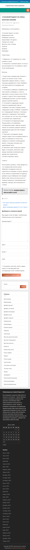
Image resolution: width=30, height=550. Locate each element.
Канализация (7, 324)
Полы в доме (7, 359)
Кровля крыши (8, 327)
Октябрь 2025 (6, 477)
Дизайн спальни (8, 318)
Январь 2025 (6, 502)
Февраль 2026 (7, 469)
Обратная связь (24, 1)
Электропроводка (9, 381)
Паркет (6, 198)
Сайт (3, 259)
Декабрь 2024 (7, 505)
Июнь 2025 (6, 488)
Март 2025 (6, 497)
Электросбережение (10, 384)
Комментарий (7, 221)
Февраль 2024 (7, 533)
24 (4, 439)
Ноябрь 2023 (6, 541)
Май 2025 (5, 491)
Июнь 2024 (6, 521)
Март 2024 (6, 530)
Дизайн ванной (8, 305)
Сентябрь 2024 (7, 513)
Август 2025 (6, 483)
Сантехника (7, 362)
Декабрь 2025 (7, 475)
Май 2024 (5, 524)
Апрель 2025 (6, 494)
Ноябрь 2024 (6, 508)
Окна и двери (8, 352)
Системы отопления (10, 365)
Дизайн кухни (8, 315)
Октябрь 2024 (6, 510)
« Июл (4, 444)
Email (4, 252)
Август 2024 (6, 516)
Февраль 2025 (7, 499)
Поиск (5, 284)
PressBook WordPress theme (18, 548)
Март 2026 (6, 466)
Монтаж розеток (9, 343)
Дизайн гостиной (9, 308)
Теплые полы (8, 368)
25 (6, 439)
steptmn (17, 22)
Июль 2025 (6, 486)
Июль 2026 (6, 455)
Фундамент (7, 375)
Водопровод (7, 302)
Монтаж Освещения (10, 340)
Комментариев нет (9, 25)
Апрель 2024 (6, 527)
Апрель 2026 (6, 464)
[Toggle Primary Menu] (27, 10)
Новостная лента (9, 349)
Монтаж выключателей (10, 337)
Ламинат (6, 330)
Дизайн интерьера (9, 311)
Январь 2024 (6, 535)
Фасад (5, 371)
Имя (4, 245)
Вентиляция (7, 299)
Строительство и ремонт (15, 5)
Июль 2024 (6, 519)
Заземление (7, 321)
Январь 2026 (6, 472)
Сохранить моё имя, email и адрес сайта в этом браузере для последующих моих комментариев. (13, 268)
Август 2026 (6, 453)
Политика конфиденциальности (10, 1)
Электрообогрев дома (10, 378)
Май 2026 (5, 461)
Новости (6, 346)
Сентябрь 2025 (7, 480)
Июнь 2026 (6, 458)
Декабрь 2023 (7, 538)
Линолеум (7, 334)
